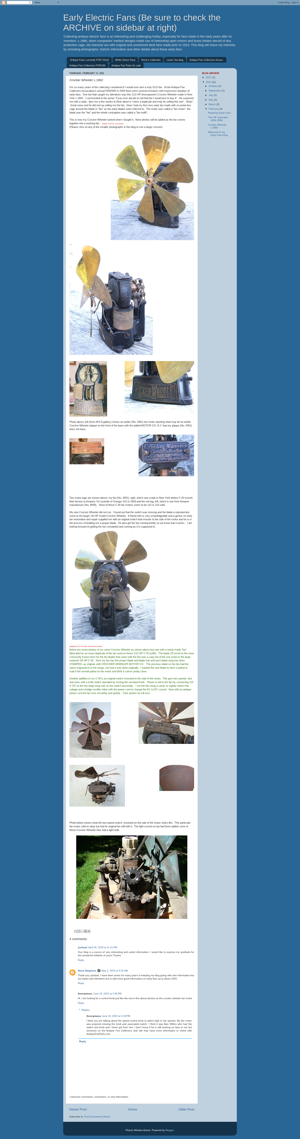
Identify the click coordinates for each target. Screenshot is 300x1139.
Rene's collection (151, 59)
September (215, 90)
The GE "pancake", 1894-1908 (218, 118)
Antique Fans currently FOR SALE (89, 59)
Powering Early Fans (219, 113)
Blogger (169, 1130)
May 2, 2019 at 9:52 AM (115, 970)
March (212, 104)
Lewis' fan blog (175, 59)
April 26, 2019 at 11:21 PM (102, 947)
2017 (209, 77)
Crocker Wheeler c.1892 (217, 126)
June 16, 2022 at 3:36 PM (107, 993)
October (213, 86)
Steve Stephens (87, 970)
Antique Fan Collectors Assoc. (206, 59)
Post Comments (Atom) (97, 1116)
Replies (85, 1010)
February (214, 109)
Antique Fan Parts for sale (126, 65)
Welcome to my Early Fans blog (218, 133)
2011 (209, 82)
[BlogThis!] (79, 931)
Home (132, 1109)
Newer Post (78, 1109)
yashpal (82, 947)
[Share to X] (82, 931)
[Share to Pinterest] (89, 931)
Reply (81, 960)
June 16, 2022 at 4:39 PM (116, 1016)
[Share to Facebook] (85, 931)
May (211, 100)
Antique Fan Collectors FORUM (87, 65)
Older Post (186, 1109)
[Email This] (75, 931)
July (211, 95)
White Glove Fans (125, 59)
